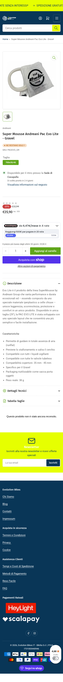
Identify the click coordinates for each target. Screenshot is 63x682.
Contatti (7, 511)
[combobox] (31, 28)
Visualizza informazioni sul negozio (27, 184)
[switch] (56, 658)
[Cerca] (56, 28)
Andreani (7, 128)
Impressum (9, 518)
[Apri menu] (56, 18)
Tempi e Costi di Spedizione (18, 566)
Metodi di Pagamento (15, 573)
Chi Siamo (8, 496)
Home (5, 39)
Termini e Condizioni (14, 535)
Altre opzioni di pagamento (32, 266)
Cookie (7, 549)
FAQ (5, 588)
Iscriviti (53, 462)
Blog (5, 503)
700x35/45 (11, 162)
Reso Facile (9, 580)
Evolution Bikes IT (26, 645)
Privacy (7, 542)
